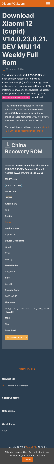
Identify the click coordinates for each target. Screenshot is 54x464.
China (8, 222)
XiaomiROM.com (13, 3)
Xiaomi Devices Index (32, 130)
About (5, 430)
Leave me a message (17, 385)
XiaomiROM (31, 447)
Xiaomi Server (15, 337)
